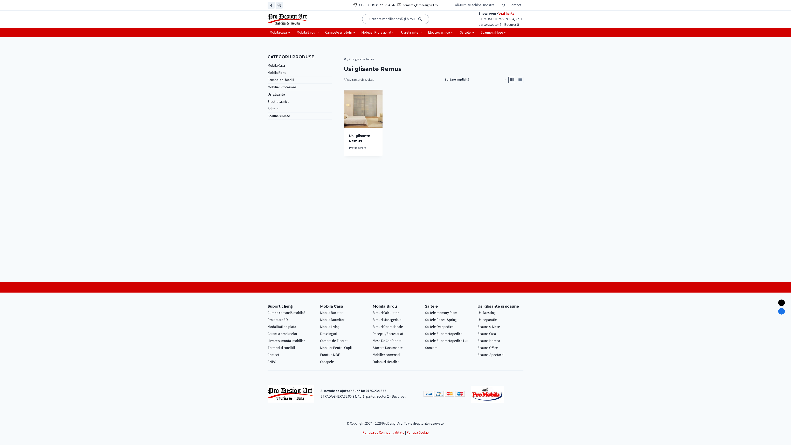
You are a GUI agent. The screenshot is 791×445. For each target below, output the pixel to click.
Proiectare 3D (278, 319)
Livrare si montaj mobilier (286, 340)
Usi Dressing (486, 312)
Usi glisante (276, 94)
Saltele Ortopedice (439, 326)
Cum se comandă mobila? (286, 312)
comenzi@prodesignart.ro (420, 5)
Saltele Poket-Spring (441, 319)
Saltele (273, 109)
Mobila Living (329, 326)
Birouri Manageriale (387, 319)
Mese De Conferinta (387, 340)
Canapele (327, 362)
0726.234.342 (387, 5)
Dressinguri (328, 333)
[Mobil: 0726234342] (781, 311)
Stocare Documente (388, 347)
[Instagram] (279, 5)
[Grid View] (511, 80)
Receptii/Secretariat (388, 333)
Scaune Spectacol (490, 354)
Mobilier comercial (386, 354)
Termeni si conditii (281, 347)
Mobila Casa (276, 65)
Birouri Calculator (386, 312)
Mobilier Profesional (282, 87)
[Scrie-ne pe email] (781, 303)
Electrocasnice (278, 101)
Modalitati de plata (282, 326)
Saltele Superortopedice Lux (446, 340)
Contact (515, 5)
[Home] (345, 59)
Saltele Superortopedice (443, 333)
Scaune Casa (486, 333)
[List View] (520, 80)
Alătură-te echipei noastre (474, 5)
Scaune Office (487, 347)
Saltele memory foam (441, 312)
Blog (501, 5)
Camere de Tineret (334, 340)
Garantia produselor (282, 333)
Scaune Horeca (488, 340)
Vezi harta (506, 13)
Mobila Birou (277, 72)
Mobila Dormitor (332, 319)
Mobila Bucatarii (332, 312)
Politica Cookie (418, 432)
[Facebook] (271, 5)
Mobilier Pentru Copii (336, 347)
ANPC (272, 362)
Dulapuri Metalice (386, 362)
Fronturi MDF (330, 354)
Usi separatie (487, 319)
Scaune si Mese (279, 116)
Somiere (431, 347)
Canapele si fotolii (281, 80)
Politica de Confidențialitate (383, 432)
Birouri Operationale (388, 326)
